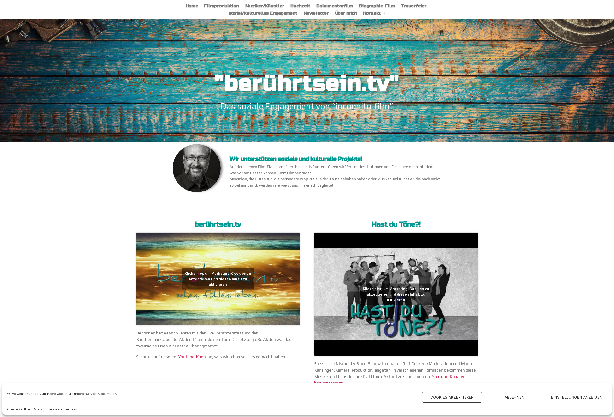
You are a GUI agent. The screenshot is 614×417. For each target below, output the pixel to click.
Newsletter (316, 13)
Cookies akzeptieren (452, 397)
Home (192, 6)
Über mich (346, 13)
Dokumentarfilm (334, 6)
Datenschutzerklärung (48, 409)
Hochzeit (300, 6)
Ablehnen (515, 397)
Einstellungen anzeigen (576, 397)
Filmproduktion (221, 6)
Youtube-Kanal (192, 356)
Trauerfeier (413, 6)
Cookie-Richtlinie (18, 409)
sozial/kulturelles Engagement (263, 13)
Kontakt (372, 13)
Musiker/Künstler (264, 6)
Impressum (73, 409)
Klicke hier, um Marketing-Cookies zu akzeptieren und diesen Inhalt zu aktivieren (218, 278)
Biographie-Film (377, 6)
